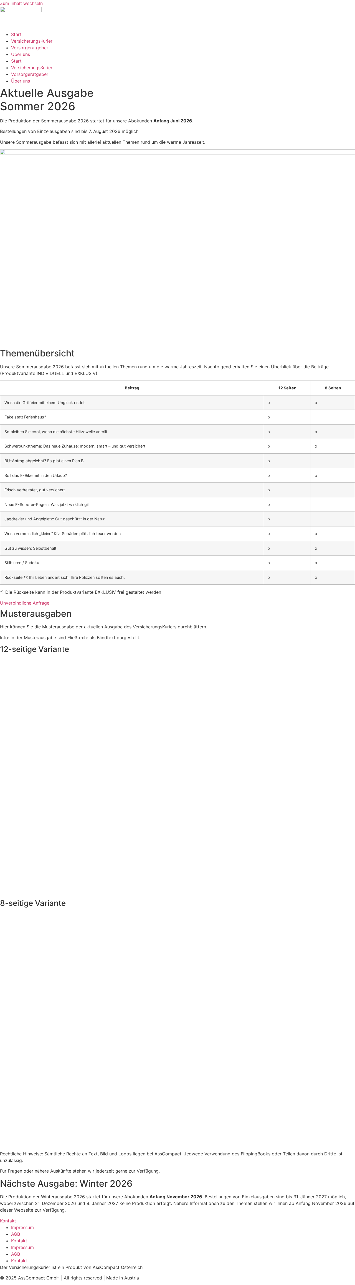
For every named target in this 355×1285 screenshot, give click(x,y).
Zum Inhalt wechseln (21, 3)
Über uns (20, 54)
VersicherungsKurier (31, 41)
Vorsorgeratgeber (29, 47)
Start (16, 34)
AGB (15, 1234)
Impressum (22, 1227)
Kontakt (19, 1240)
